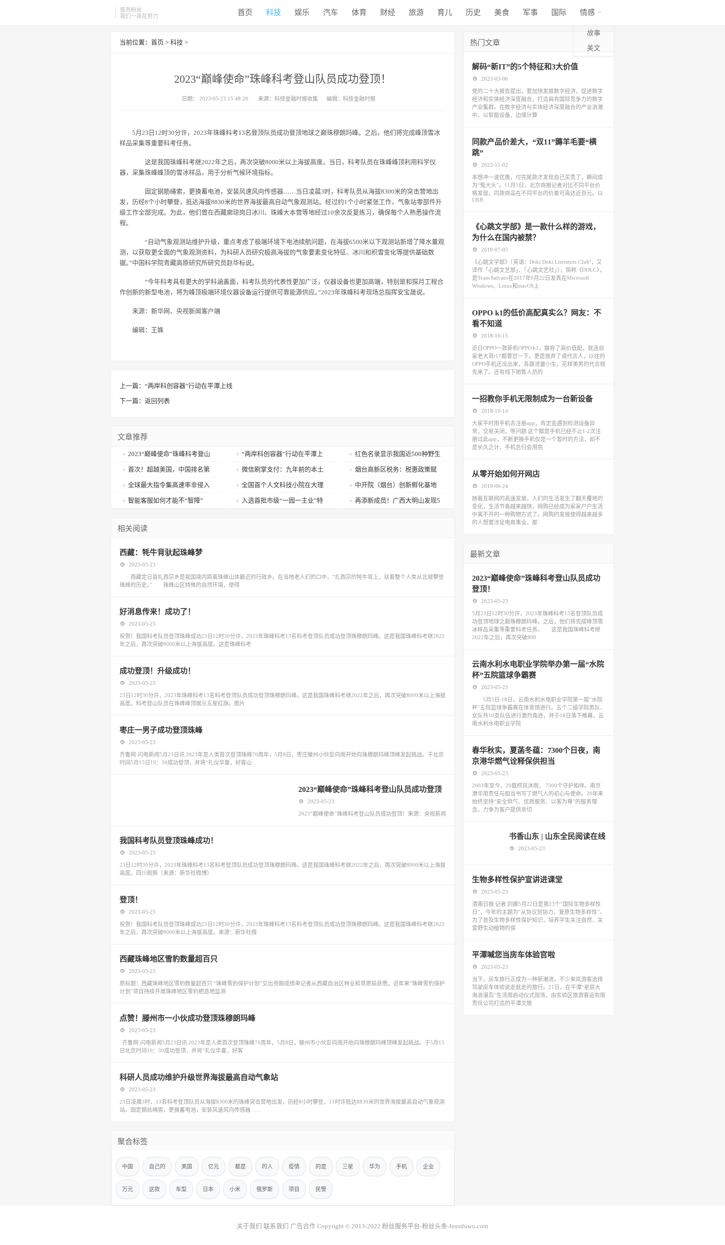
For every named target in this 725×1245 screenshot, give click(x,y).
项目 (294, 1189)
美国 (186, 1166)
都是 (240, 1166)
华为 (374, 1166)
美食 (501, 12)
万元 (127, 1189)
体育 (359, 12)
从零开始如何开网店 (506, 474)
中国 (127, 1166)
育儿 (444, 12)
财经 (387, 12)
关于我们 (249, 1226)
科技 (273, 12)
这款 (154, 1189)
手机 (401, 1166)
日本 (208, 1189)
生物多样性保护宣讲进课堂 (517, 879)
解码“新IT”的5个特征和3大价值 (525, 67)
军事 (530, 12)
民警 (321, 1189)
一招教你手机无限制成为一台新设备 (532, 399)
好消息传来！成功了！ (157, 612)
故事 (593, 33)
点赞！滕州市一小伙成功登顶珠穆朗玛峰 (188, 1018)
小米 (234, 1189)
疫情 (294, 1166)
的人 (267, 1166)
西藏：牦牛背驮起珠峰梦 (161, 552)
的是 (321, 1166)
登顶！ (131, 900)
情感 (587, 12)
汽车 (330, 12)
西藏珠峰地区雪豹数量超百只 (169, 959)
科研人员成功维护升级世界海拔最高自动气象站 (199, 1077)
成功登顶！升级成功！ (157, 671)
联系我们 (276, 1226)
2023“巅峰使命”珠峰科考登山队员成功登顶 (370, 789)
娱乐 (302, 12)
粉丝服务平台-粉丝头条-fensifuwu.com (435, 1226)
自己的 (157, 1166)
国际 (558, 12)
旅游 (416, 12)
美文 (593, 48)
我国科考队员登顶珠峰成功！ (169, 840)
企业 (428, 1166)
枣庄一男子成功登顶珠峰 (161, 730)
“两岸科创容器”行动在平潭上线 (188, 386)
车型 (181, 1189)
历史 (473, 12)
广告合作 (303, 1226)
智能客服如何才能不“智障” (165, 500)
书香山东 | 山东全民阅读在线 (557, 836)
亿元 (213, 1166)
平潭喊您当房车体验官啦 (513, 955)
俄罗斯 (264, 1189)
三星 (347, 1166)
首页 (245, 12)
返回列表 (157, 401)
